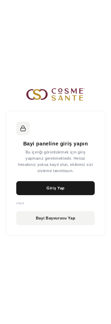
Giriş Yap (55, 188)
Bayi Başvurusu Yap (55, 218)
